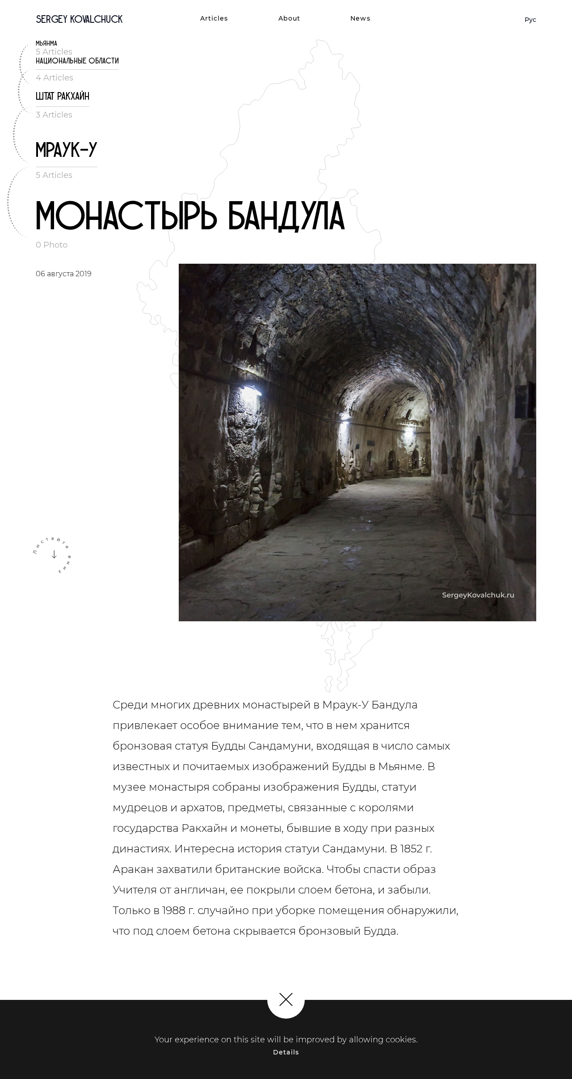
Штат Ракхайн (62, 96)
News (360, 18)
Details (286, 1052)
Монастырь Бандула (190, 217)
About (289, 18)
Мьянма (46, 43)
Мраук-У (66, 150)
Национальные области (77, 61)
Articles (214, 18)
